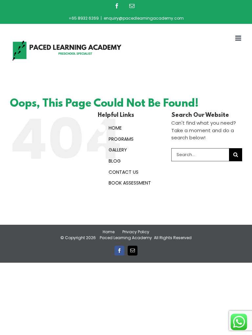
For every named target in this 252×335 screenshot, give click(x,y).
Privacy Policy (135, 232)
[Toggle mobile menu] (238, 38)
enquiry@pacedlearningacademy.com (144, 18)
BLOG (115, 161)
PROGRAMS (121, 139)
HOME (115, 128)
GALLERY (118, 150)
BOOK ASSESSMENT (130, 183)
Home (109, 232)
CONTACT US (123, 172)
